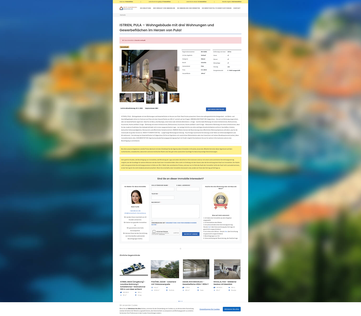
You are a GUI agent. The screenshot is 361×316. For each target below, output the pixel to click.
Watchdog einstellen (216, 109)
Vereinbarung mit (173, 224)
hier (209, 227)
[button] (180, 301)
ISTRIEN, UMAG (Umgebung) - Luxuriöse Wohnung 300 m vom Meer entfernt (227, 284)
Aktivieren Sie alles (231, 309)
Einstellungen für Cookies (210, 309)
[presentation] (118, 278)
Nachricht (156, 202)
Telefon (155, 194)
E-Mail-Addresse (184, 185)
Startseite (123, 15)
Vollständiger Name (160, 185)
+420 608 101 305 (135, 211)
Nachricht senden (190, 234)
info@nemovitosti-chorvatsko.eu (135, 213)
